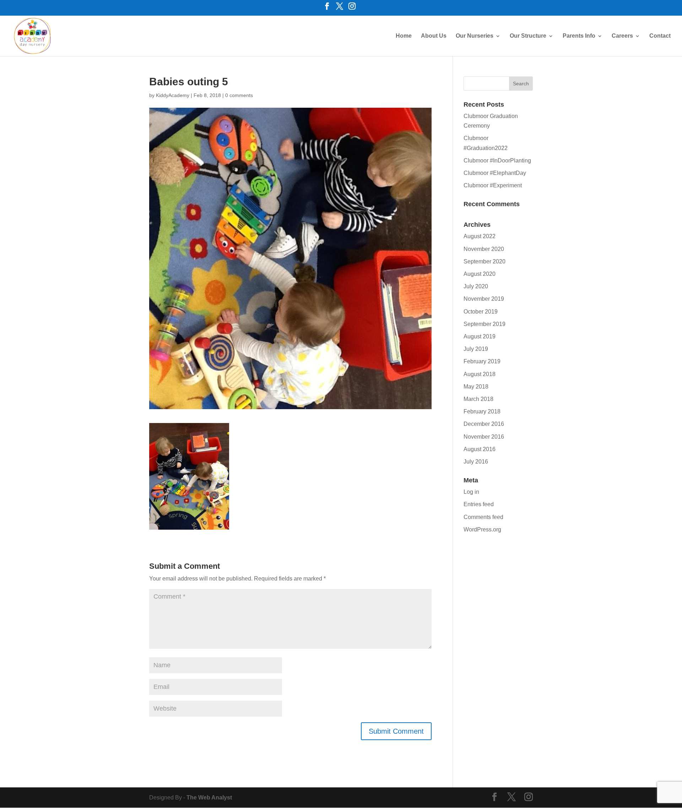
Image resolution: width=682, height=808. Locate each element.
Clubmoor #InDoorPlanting (497, 160)
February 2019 (482, 361)
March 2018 (478, 399)
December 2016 (484, 424)
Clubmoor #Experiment (493, 185)
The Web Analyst (209, 797)
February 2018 (482, 411)
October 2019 (481, 312)
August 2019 (480, 336)
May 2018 (476, 387)
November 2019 (484, 299)
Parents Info (579, 36)
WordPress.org (482, 529)
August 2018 (480, 374)
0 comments (239, 95)
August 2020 (480, 274)
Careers (622, 36)
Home (404, 36)
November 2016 (484, 437)
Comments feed (483, 517)
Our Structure (528, 36)
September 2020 (484, 261)
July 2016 (476, 462)
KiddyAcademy (172, 95)
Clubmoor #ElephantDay (495, 173)
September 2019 (484, 324)
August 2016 (480, 449)
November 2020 (484, 249)
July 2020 (476, 286)
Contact (660, 36)
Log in (471, 492)
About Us (433, 36)
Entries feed (479, 504)
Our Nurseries (474, 36)
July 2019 (476, 349)
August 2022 (480, 236)
